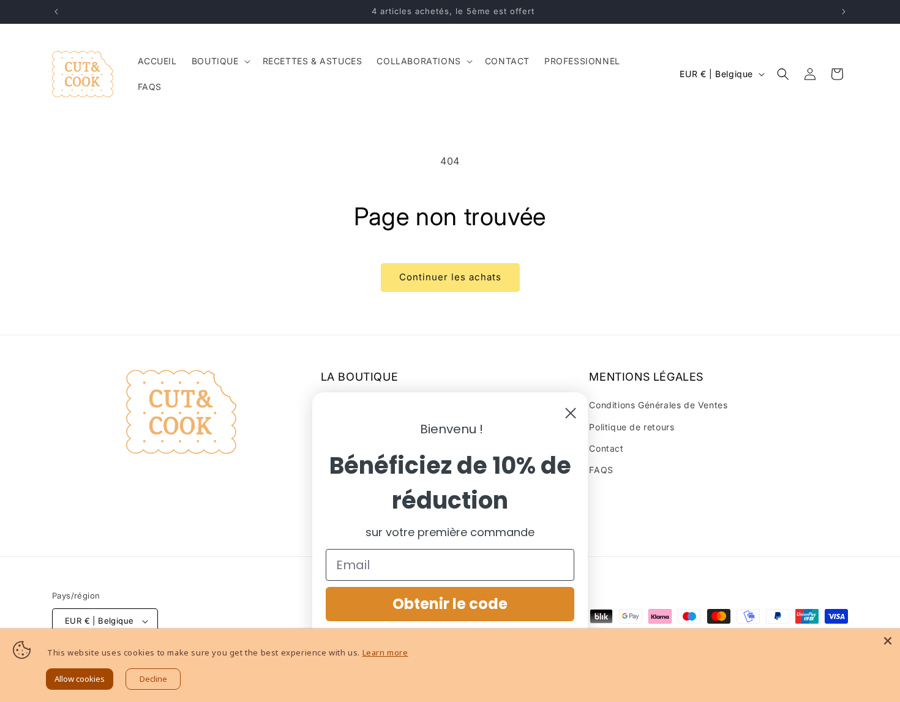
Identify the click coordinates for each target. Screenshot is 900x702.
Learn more (385, 652)
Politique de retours (631, 427)
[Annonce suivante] (843, 11)
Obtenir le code (450, 604)
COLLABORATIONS (418, 61)
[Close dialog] (570, 413)
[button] (219, 61)
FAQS (601, 470)
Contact (606, 448)
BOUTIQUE (215, 61)
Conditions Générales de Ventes (658, 405)
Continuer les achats (450, 277)
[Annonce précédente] (56, 11)
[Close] (888, 641)
